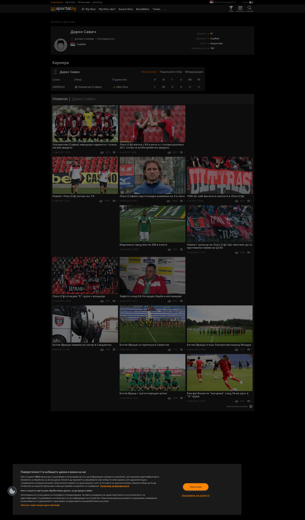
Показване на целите (196, 495)
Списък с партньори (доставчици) (40, 505)
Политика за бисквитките (114, 486)
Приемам (196, 486)
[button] (12, 491)
